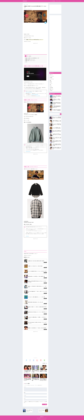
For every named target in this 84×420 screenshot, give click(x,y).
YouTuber (51, 90)
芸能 (46, 363)
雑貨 (50, 80)
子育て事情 (51, 87)
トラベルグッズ (52, 76)
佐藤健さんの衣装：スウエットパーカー (30, 59)
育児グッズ (51, 74)
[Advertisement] (35, 28)
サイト (25, 398)
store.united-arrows (28, 151)
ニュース (51, 83)
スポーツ (51, 86)
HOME (42, 416)
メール (25, 395)
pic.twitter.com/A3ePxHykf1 (34, 94)
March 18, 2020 (38, 95)
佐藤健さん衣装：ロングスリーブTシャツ (30, 60)
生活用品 (51, 77)
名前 (24, 392)
